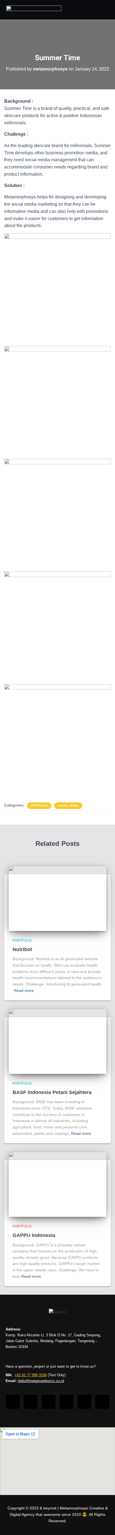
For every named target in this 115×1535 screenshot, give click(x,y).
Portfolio (39, 805)
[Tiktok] (49, 1402)
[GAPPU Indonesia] (57, 1184)
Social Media (68, 805)
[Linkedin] (66, 1402)
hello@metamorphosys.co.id (41, 1381)
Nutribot (22, 949)
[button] (103, 9)
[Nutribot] (57, 898)
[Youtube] (84, 1402)
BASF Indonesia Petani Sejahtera (52, 1092)
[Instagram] (31, 1402)
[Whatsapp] (102, 1402)
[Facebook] (13, 1402)
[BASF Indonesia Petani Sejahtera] (57, 1041)
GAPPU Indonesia (34, 1235)
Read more (24, 990)
